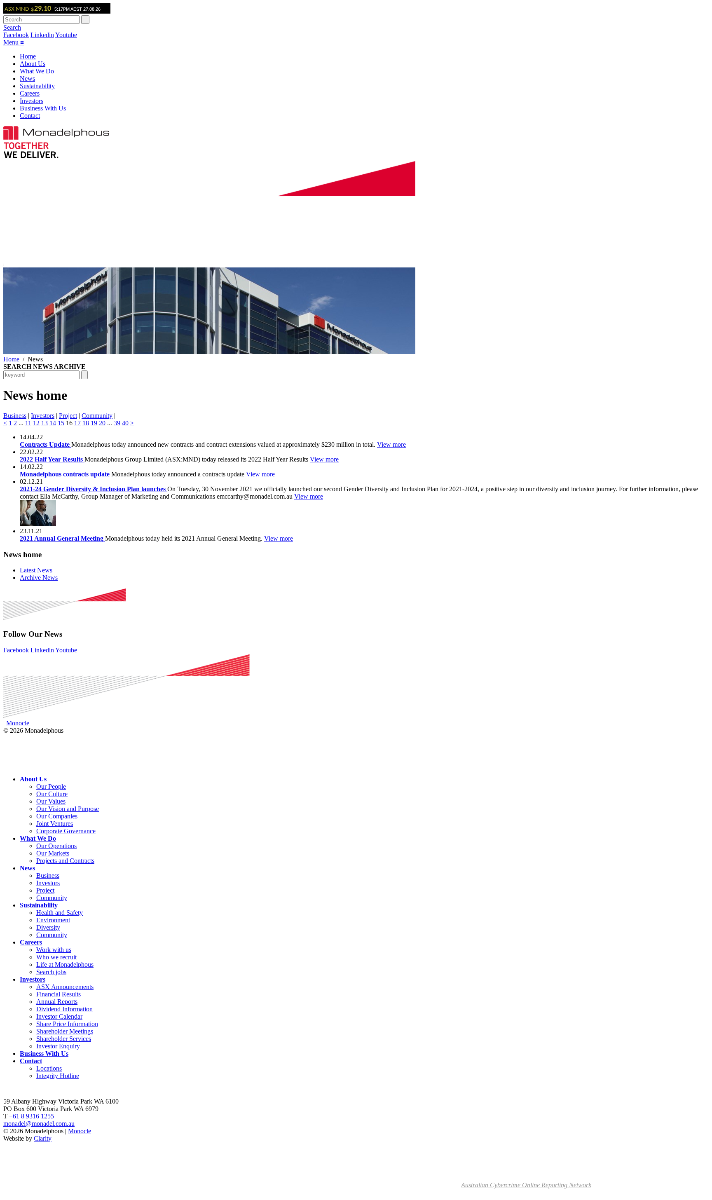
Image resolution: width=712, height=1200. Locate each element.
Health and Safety (59, 912)
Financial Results (58, 994)
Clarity (43, 1138)
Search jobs (51, 971)
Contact (30, 115)
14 (52, 423)
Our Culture (52, 793)
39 (117, 423)
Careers (30, 93)
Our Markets (52, 853)
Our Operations (56, 845)
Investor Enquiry (58, 1046)
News (27, 78)
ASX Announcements (65, 986)
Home (28, 56)
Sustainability (37, 85)
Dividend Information (64, 1008)
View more (391, 444)
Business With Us (43, 108)
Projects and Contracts (65, 860)
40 (125, 423)
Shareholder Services (63, 1038)
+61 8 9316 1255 (31, 1116)
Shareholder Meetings (64, 1031)
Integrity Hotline (57, 1075)
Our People (51, 786)
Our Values (51, 801)
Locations (49, 1068)
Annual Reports (56, 1001)
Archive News (39, 577)
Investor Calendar (59, 1016)
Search (12, 27)
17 (77, 423)
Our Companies (56, 816)
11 (28, 423)
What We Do (37, 71)
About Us (32, 63)
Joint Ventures (54, 823)
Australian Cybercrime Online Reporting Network (526, 1184)
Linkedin (42, 34)
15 (61, 423)
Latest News (36, 570)
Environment (53, 919)
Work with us (53, 949)
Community (97, 415)
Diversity (48, 927)
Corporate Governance (66, 830)
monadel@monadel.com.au (39, 1123)
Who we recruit (56, 957)
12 (36, 423)
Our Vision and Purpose (67, 808)
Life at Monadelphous (65, 964)
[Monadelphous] (56, 137)
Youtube (66, 34)
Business (14, 415)
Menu (13, 42)
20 (102, 423)
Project (68, 415)
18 (85, 423)
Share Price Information (67, 1023)
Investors (31, 100)
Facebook (16, 34)
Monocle (17, 723)
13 (44, 423)
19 (94, 423)
